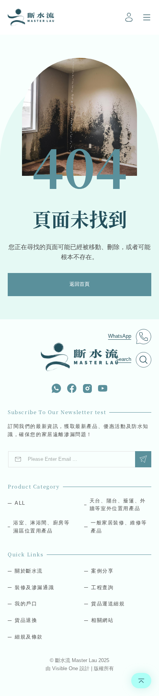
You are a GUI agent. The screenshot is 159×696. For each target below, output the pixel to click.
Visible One (66, 668)
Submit (143, 459)
